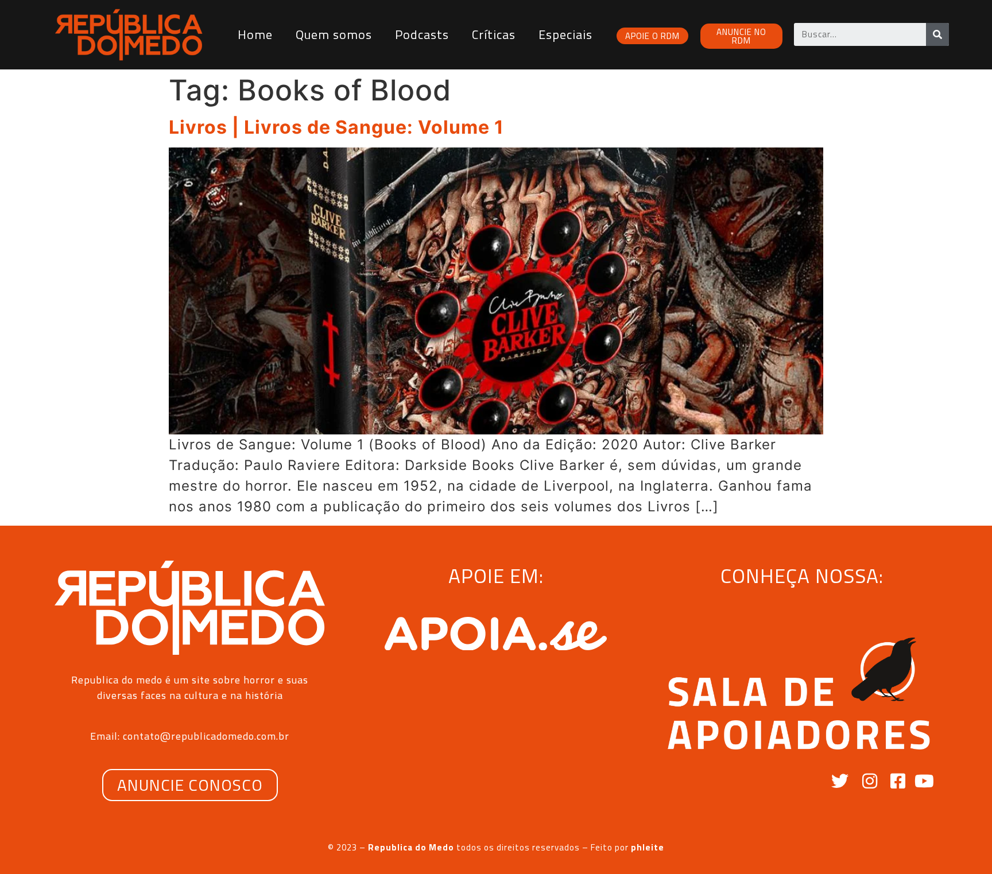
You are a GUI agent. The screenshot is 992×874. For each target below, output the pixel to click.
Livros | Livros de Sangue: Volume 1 (336, 127)
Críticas (494, 34)
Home (255, 34)
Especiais (565, 34)
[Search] (937, 34)
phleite (647, 847)
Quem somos (334, 34)
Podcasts (422, 34)
